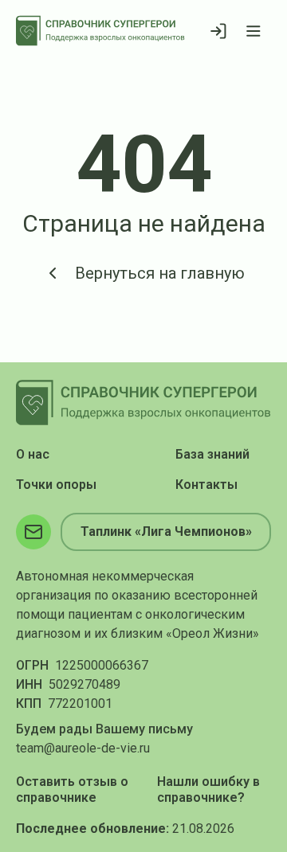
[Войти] (218, 31)
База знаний (212, 454)
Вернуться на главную (160, 273)
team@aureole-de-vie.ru (83, 748)
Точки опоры (56, 484)
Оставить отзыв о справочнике (72, 789)
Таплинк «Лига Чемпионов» (166, 531)
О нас (32, 454)
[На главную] (100, 30)
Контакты (206, 484)
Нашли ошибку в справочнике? (208, 789)
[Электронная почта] (33, 531)
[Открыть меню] (253, 31)
